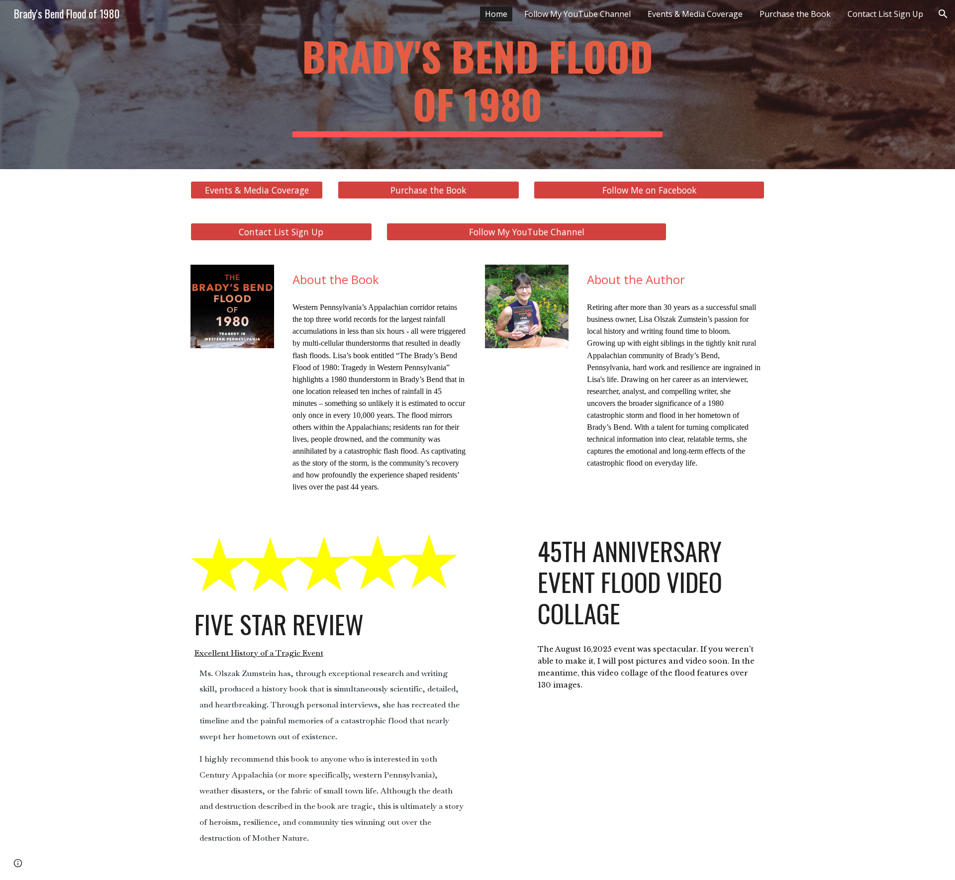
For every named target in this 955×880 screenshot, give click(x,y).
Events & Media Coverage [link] (695, 13)
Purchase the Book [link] (795, 13)
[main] (477, 84)
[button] (943, 14)
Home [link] (496, 13)
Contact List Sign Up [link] (885, 13)
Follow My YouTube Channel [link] (577, 13)
